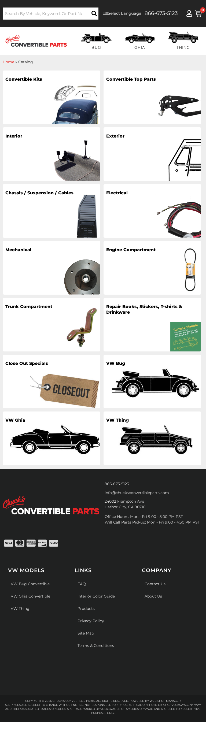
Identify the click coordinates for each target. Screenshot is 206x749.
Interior (13, 136)
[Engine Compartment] (152, 268)
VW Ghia (15, 420)
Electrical (117, 192)
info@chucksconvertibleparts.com (137, 493)
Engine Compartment (131, 249)
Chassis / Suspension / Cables (39, 192)
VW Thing (117, 420)
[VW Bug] (152, 381)
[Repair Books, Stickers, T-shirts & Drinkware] (152, 324)
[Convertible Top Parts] (152, 97)
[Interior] (51, 154)
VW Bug (115, 363)
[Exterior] (152, 154)
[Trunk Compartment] (51, 324)
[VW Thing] (152, 438)
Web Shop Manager (165, 701)
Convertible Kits (23, 79)
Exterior (115, 136)
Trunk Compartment (28, 306)
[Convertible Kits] (51, 97)
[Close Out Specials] (51, 381)
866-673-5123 (117, 483)
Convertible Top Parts (131, 79)
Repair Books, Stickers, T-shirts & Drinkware (144, 309)
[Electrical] (152, 211)
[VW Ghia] (51, 438)
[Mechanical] (51, 268)
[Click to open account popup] (189, 13)
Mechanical (18, 249)
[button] (50, 14)
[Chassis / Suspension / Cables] (51, 211)
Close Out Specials (26, 363)
